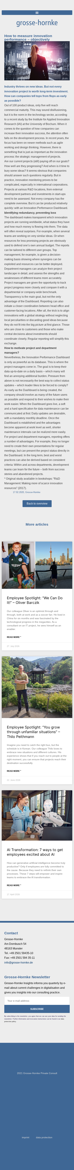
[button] (37, 12)
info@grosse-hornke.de (18, 962)
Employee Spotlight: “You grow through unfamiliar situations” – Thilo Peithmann (33, 732)
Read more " (14, 637)
